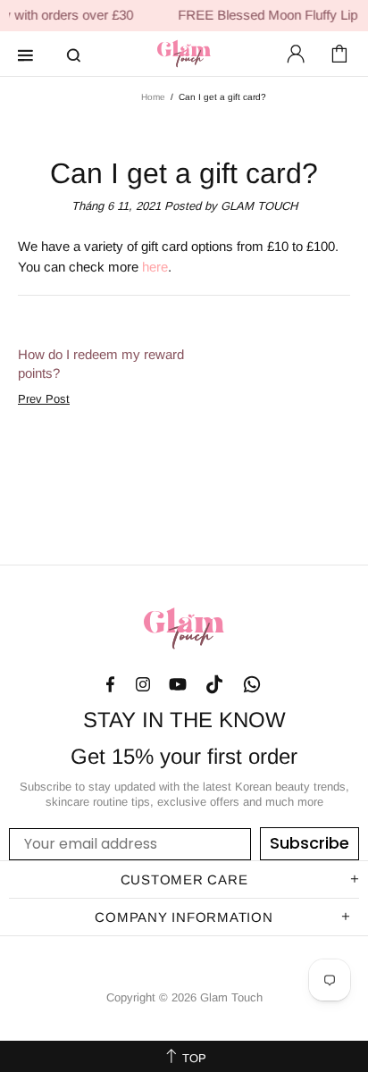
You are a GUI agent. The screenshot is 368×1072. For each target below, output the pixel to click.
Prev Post (44, 399)
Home (153, 97)
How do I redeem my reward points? (101, 364)
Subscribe (309, 843)
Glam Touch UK (184, 53)
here (155, 266)
